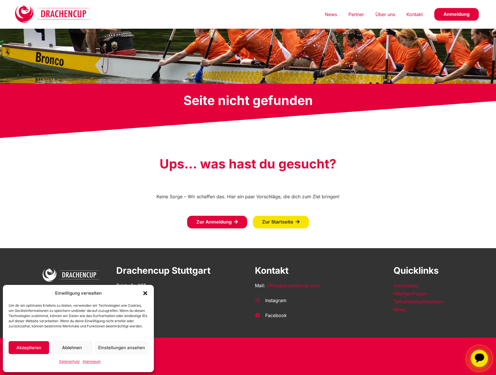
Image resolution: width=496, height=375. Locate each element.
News (400, 309)
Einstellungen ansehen (121, 347)
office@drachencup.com (293, 285)
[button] (145, 293)
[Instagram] (260, 300)
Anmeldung (406, 285)
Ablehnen (72, 347)
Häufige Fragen (410, 293)
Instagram (275, 300)
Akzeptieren (28, 347)
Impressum (92, 361)
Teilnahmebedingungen (418, 301)
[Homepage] (52, 14)
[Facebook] (260, 315)
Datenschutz (69, 361)
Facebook (276, 315)
